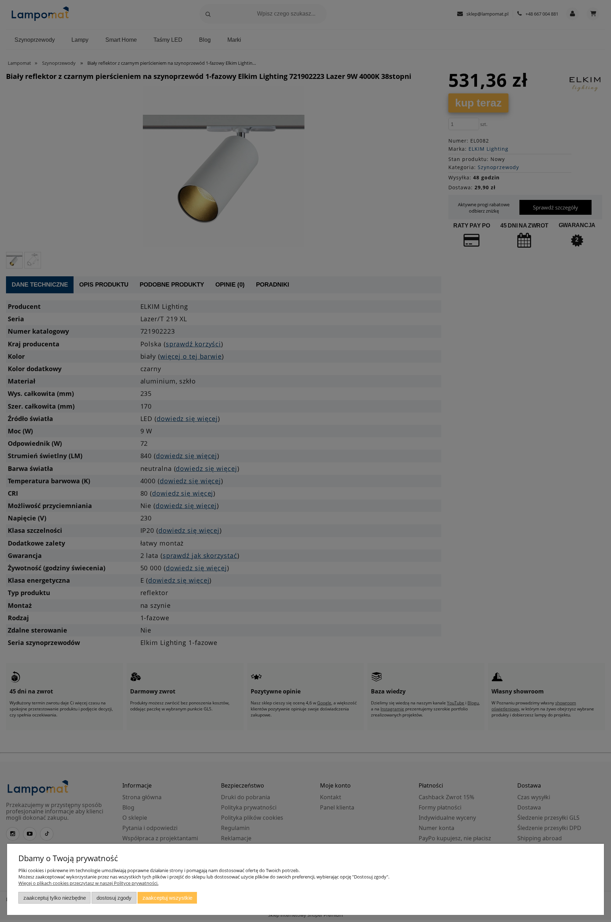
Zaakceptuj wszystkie (167, 898)
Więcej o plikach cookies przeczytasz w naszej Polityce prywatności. (88, 883)
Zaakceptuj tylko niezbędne (54, 898)
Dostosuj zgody (114, 898)
